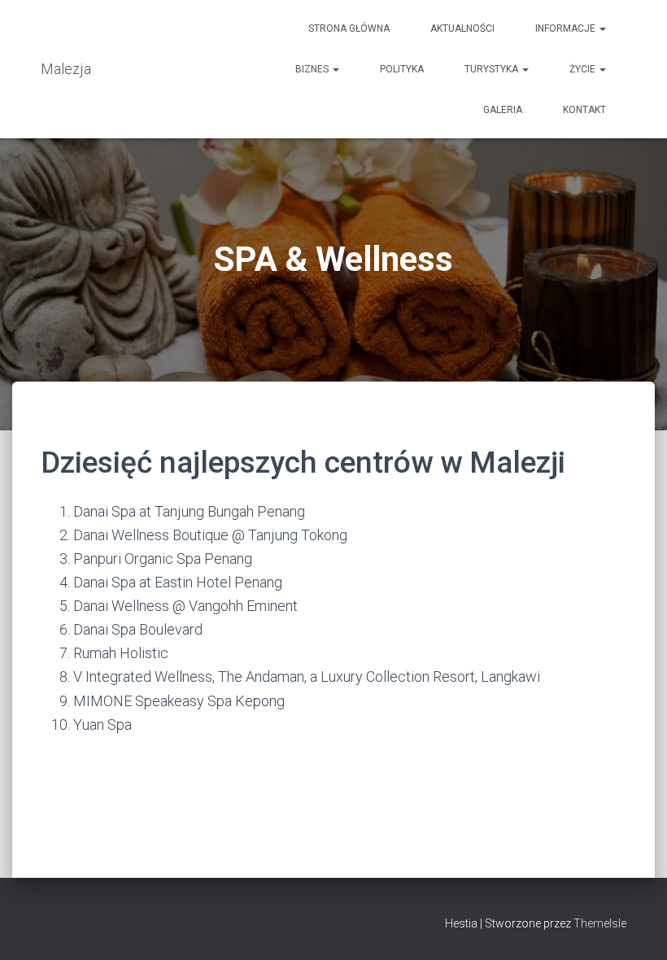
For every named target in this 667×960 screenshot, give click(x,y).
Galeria (502, 110)
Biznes (313, 69)
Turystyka (492, 69)
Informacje (566, 28)
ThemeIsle (599, 923)
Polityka (402, 69)
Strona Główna (349, 28)
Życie (583, 69)
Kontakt (584, 110)
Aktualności (462, 28)
